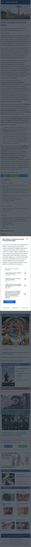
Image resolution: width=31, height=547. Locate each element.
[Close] (27, 239)
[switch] (24, 273)
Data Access (15, 307)
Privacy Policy (24, 307)
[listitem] (15, 269)
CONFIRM (9, 301)
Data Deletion (6, 307)
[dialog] (15, 273)
